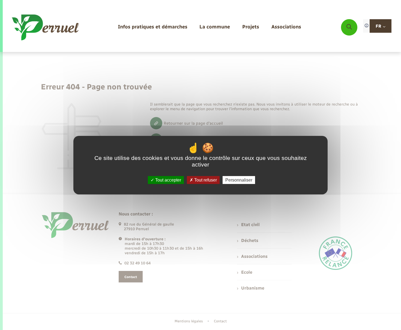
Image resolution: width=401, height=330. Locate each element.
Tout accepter (167, 179)
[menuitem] (152, 27)
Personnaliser (238, 179)
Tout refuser (205, 179)
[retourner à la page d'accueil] (45, 27)
